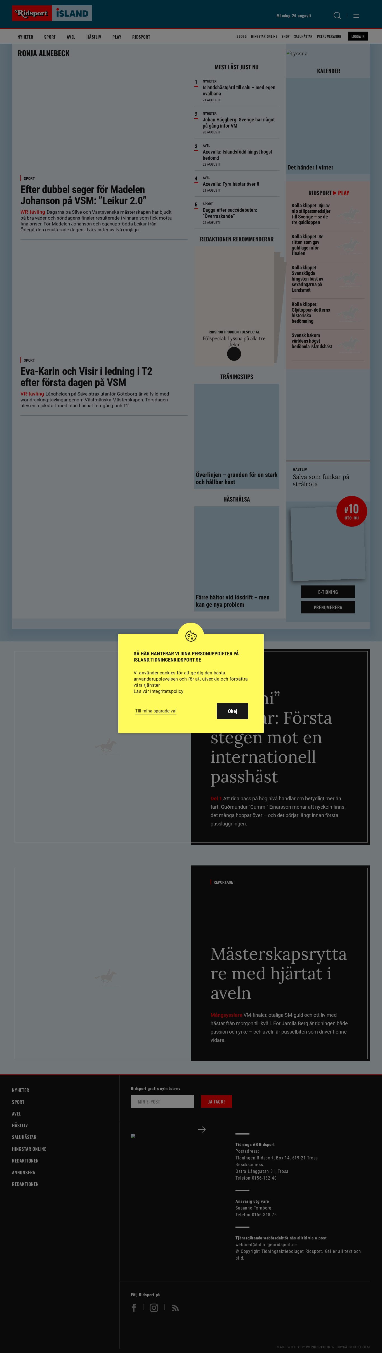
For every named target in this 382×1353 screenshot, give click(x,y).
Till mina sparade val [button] (155, 711)
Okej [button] (232, 711)
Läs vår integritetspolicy (158, 691)
